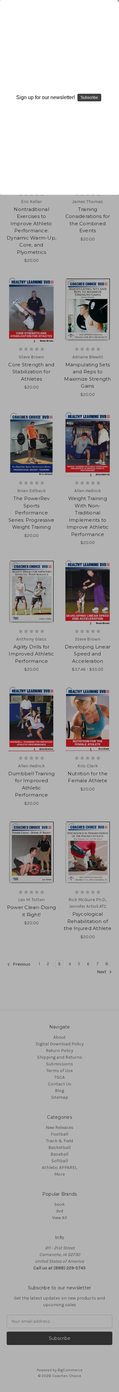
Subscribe (89, 97)
